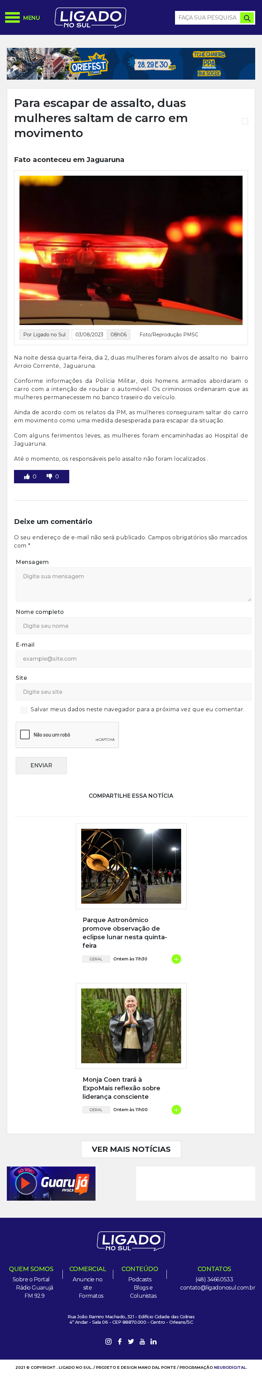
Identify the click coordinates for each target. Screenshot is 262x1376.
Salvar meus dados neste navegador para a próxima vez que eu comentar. (138, 709)
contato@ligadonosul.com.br (217, 1287)
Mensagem (32, 562)
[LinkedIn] (153, 1342)
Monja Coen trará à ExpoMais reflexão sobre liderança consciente (121, 1088)
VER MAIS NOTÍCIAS (131, 1149)
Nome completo (40, 612)
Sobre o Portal (31, 1279)
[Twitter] (131, 1342)
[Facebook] (120, 1342)
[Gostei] (27, 476)
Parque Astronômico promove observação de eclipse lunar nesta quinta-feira (125, 933)
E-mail (25, 645)
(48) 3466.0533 (214, 1279)
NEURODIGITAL (230, 1367)
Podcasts (139, 1279)
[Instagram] (108, 1342)
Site (21, 678)
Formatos (91, 1296)
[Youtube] (142, 1342)
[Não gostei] (50, 476)
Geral (96, 959)
